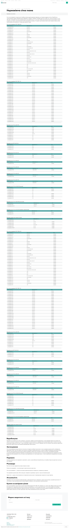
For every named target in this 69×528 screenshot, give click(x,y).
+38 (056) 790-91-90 (52, 0)
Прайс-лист (2, 0)
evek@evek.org (58, 0)
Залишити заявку (57, 504)
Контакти (19, 0)
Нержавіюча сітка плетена (11, 13)
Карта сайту (8, 523)
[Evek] (3, 2)
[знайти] (67, 3)
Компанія (6, 0)
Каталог (9, 0)
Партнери (48, 517)
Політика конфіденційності (10, 525)
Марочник (12, 0)
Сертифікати (49, 516)
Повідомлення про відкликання (11, 524)
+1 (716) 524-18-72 (11, 516)
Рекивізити (8, 522)
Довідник (16, 0)
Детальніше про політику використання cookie (24, 526)
